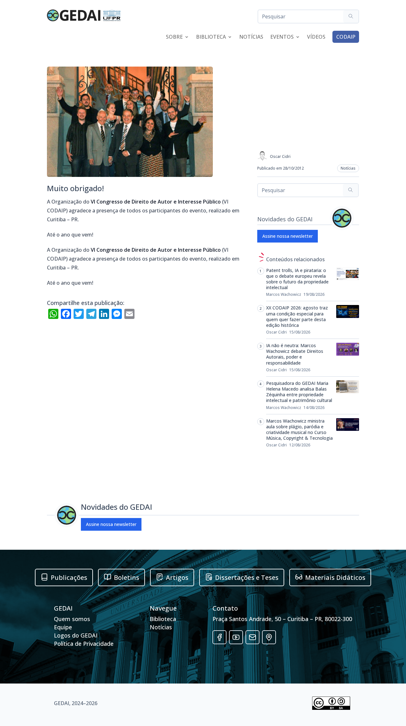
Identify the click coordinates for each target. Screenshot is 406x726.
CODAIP (345, 36)
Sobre (174, 37)
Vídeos (316, 37)
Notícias (251, 37)
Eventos (282, 37)
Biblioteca (211, 37)
